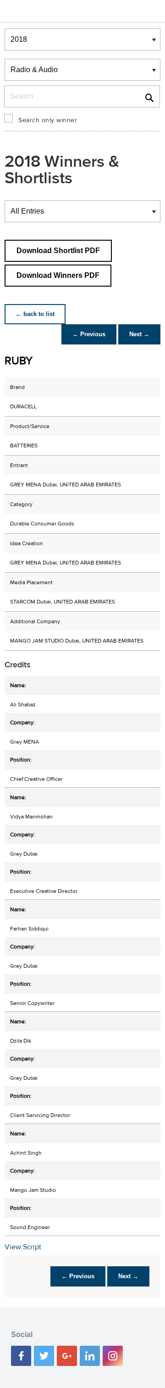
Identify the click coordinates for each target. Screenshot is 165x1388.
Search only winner (47, 120)
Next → (139, 334)
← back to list (35, 313)
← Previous (88, 334)
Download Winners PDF (57, 275)
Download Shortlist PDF (58, 250)
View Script (23, 1247)
